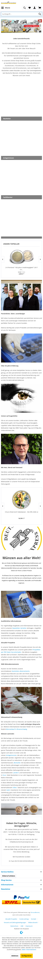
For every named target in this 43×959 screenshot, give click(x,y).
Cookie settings (24, 919)
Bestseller (17, 763)
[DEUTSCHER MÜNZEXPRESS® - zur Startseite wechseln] (8, 3)
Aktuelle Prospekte (11, 919)
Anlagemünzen (11, 755)
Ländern (16, 773)
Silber (15, 788)
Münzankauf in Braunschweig (16, 729)
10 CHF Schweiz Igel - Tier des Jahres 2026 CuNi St (21, 512)
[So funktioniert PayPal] (21, 897)
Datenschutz (14, 926)
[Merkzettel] (29, 8)
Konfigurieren (27, 956)
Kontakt (33, 919)
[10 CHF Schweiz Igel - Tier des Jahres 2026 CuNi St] (21, 499)
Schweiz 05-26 (21, 26)
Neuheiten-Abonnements (21, 671)
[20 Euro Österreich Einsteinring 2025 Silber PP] (21, 257)
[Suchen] (40, 14)
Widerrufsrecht (33, 922)
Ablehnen (14, 956)
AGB (22, 926)
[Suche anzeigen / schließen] (24, 8)
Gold (8, 790)
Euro (4, 775)
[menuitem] (5, 8)
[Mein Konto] (34, 8)
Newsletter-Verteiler (19, 628)
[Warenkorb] (40, 8)
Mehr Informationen (29, 950)
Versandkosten (35, 912)
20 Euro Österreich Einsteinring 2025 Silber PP (21, 267)
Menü (7, 8)
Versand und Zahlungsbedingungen (15, 922)
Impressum (29, 926)
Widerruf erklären (8, 876)
